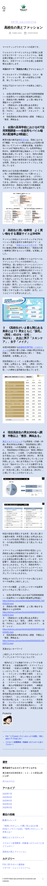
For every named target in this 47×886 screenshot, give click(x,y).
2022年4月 (7, 804)
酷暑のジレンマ (9, 820)
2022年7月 (7, 794)
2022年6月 (7, 797)
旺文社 (24, 140)
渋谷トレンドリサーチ (27, 245)
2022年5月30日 (33, 33)
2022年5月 (7, 801)
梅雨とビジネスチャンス (13, 837)
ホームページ (9, 781)
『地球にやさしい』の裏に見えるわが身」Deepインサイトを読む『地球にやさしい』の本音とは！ (23, 829)
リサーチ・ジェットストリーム (23, 22)
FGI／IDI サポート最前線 (13, 864)
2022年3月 (7, 807)
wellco (19, 33)
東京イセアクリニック (13, 441)
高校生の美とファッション (14, 852)
